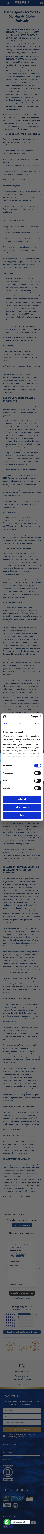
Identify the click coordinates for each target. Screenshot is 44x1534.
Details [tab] (22, 723)
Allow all (22, 799)
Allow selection (22, 807)
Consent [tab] (8, 723)
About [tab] (36, 723)
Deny (22, 815)
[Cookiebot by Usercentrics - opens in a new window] (31, 716)
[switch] (37, 773)
